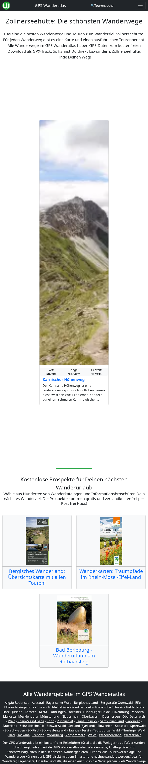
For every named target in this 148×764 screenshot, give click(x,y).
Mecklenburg (28, 716)
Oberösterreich (133, 716)
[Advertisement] (74, 90)
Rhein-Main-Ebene (31, 721)
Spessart (121, 726)
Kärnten (31, 712)
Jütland (17, 712)
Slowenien (105, 726)
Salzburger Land (112, 721)
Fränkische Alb (82, 707)
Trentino (38, 735)
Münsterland (49, 716)
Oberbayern (90, 716)
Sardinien (133, 721)
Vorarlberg (55, 735)
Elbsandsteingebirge (19, 707)
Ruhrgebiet (65, 721)
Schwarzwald (56, 726)
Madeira (138, 712)
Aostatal (38, 703)
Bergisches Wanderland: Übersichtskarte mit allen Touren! (37, 577)
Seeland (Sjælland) (81, 726)
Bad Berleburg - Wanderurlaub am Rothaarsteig (74, 655)
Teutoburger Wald (106, 730)
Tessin (86, 730)
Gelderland (134, 707)
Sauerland (10, 726)
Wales (92, 735)
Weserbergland (110, 735)
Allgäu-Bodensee (17, 703)
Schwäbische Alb (32, 726)
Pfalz (11, 721)
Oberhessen (111, 716)
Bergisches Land (86, 703)
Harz (6, 712)
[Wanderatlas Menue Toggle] (140, 5)
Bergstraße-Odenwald (116, 703)
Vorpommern (75, 735)
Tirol (11, 735)
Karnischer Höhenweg (64, 379)
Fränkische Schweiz (109, 707)
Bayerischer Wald (58, 703)
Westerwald (132, 735)
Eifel (138, 703)
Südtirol (33, 730)
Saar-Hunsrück (87, 721)
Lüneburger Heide (96, 712)
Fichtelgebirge (58, 707)
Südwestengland (54, 730)
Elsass (41, 707)
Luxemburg (120, 712)
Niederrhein (70, 716)
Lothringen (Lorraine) (65, 712)
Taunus (74, 730)
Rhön (50, 721)
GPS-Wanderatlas (50, 5)
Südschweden (15, 730)
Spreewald (138, 726)
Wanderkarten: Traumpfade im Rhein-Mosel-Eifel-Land (111, 574)
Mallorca (9, 716)
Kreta (43, 712)
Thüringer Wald (133, 730)
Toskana (24, 735)
